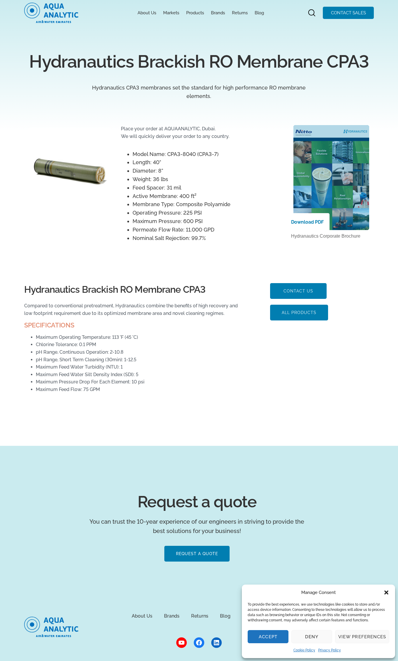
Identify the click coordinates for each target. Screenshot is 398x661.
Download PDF (307, 222)
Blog (259, 12)
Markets (171, 12)
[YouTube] (181, 642)
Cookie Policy (304, 650)
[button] (386, 592)
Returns (240, 12)
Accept (268, 636)
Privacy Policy (329, 650)
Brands (218, 12)
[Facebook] (199, 642)
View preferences (362, 636)
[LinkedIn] (216, 642)
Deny (311, 636)
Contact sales (348, 12)
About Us (147, 12)
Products (195, 12)
